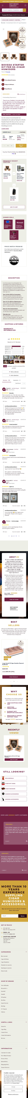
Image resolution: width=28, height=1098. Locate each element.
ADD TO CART (14, 759)
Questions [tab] (15, 380)
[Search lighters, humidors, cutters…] (24, 10)
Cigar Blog (3, 1029)
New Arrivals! (4, 956)
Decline (13, 1090)
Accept (13, 1087)
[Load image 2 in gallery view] (14, 57)
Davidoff (3, 991)
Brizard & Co (4, 988)
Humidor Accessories (6, 965)
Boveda (3, 23)
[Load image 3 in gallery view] (23, 57)
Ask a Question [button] (14, 375)
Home (23, 19)
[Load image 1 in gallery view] (5, 57)
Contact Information (6, 1035)
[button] (2, 5)
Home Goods (4, 971)
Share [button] (5, 401)
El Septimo (3, 997)
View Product (13, 677)
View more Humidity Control (11, 20)
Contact (10, 934)
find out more (14, 599)
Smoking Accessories (6, 968)
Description (14, 278)
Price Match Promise (6, 1055)
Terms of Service (5, 1067)
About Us (3, 1026)
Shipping (22, 134)
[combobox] (14, 10)
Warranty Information (10, 329)
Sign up (22, 916)
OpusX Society (4, 1003)
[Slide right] (17, 681)
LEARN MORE (5, 128)
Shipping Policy (5, 1064)
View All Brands (5, 985)
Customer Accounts (5, 1052)
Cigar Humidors (5, 962)
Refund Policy (4, 1061)
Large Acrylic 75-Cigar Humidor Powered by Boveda (13, 663)
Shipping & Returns (14, 324)
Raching (3, 1006)
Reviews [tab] (5, 380)
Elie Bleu (3, 1000)
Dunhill (3, 994)
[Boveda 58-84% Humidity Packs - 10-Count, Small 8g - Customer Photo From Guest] (22, 362)
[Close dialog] (27, 1071)
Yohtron (3, 1012)
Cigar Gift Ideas (5, 959)
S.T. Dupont (4, 1009)
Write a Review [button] (15, 371)
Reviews (3, 1038)
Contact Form (4, 1032)
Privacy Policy (16, 1083)
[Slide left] (10, 681)
